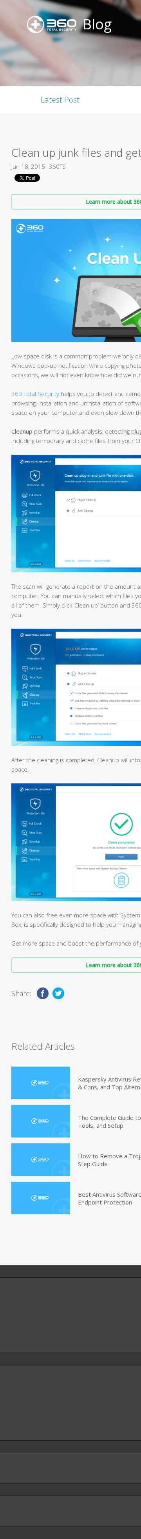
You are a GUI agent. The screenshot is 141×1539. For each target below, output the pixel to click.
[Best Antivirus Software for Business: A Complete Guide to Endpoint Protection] (40, 1198)
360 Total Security (35, 394)
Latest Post (60, 99)
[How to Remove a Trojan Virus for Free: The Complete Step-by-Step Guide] (40, 1159)
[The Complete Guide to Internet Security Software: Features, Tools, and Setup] (40, 1121)
